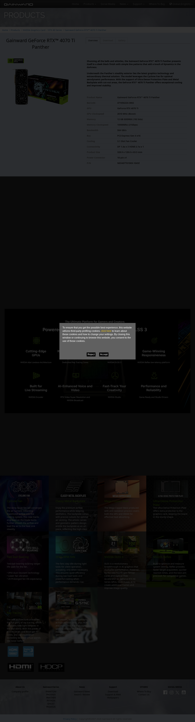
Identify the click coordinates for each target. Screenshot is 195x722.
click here (106, 331)
